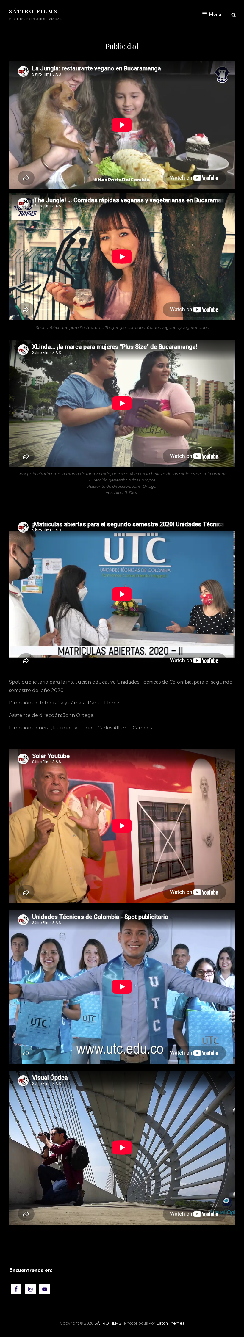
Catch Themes (170, 1323)
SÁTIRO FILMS (33, 11)
